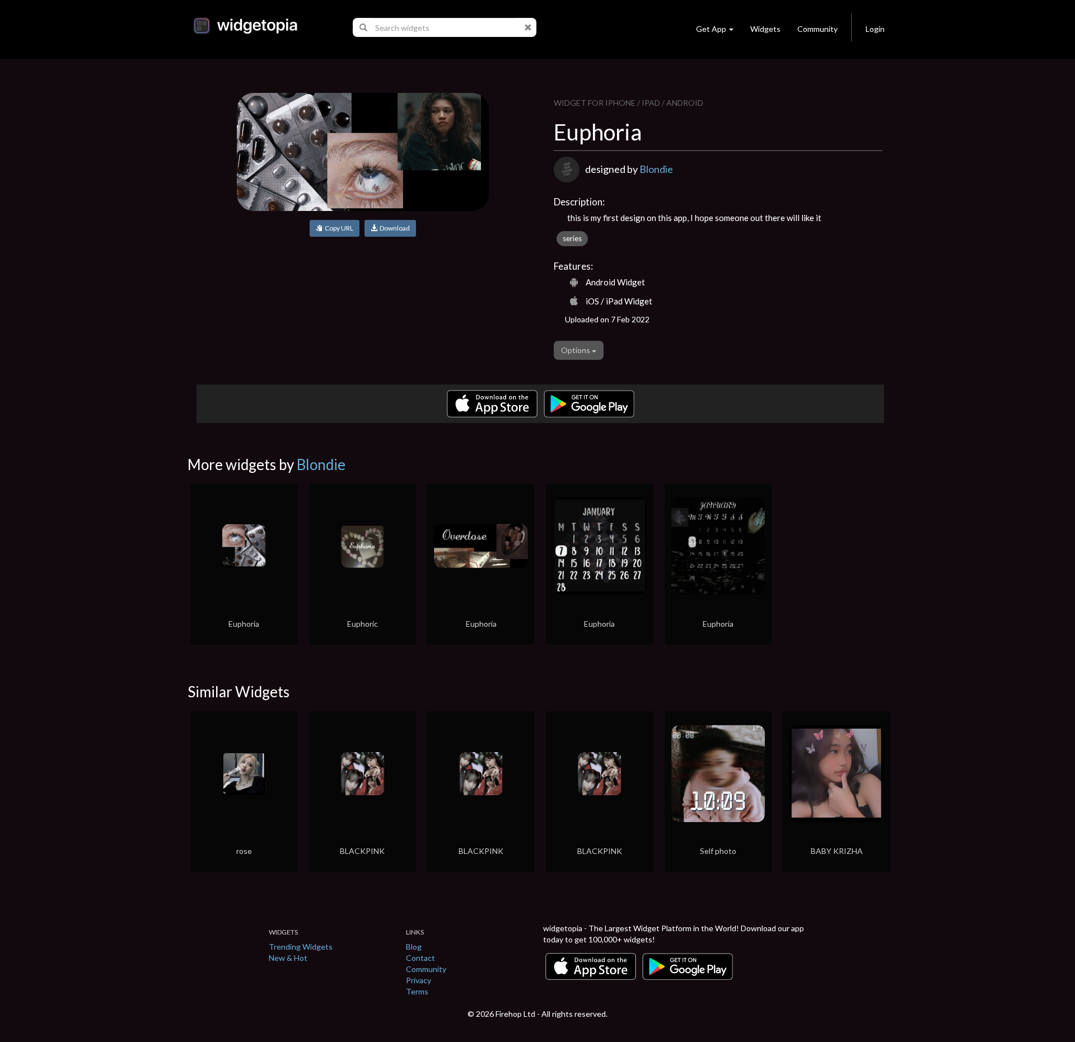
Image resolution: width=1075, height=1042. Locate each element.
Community (817, 29)
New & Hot (288, 958)
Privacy (418, 980)
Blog (414, 946)
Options (576, 350)
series (572, 238)
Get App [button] (711, 29)
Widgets (765, 29)
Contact (420, 958)
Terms (417, 991)
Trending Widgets (301, 946)
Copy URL (337, 228)
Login (875, 29)
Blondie (656, 169)
